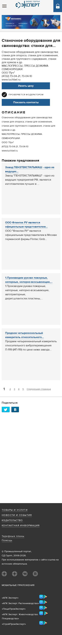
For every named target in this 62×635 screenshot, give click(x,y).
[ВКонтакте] (16, 409)
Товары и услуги (15, 510)
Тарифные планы (13, 536)
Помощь (7, 540)
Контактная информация (21, 525)
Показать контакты (26, 102)
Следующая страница (39, 389)
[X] (6, 409)
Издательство (12, 520)
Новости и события (17, 515)
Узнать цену (26, 86)
